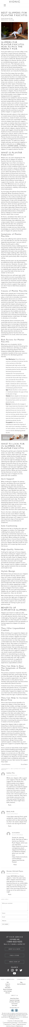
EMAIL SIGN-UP (14, 962)
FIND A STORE (14, 955)
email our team (19, 1017)
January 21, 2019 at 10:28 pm (12, 813)
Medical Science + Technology (7, 20)
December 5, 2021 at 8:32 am (12, 873)
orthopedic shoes (20, 125)
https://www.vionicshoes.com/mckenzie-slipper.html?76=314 (20, 858)
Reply (9, 805)
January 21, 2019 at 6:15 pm (12, 775)
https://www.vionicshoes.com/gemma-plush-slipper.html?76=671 (20, 848)
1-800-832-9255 (14, 941)
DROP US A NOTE (14, 949)
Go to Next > (24, 764)
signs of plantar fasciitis (19, 694)
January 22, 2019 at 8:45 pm (17, 834)
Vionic (5, 217)
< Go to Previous (5, 764)
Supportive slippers (7, 724)
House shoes (18, 91)
